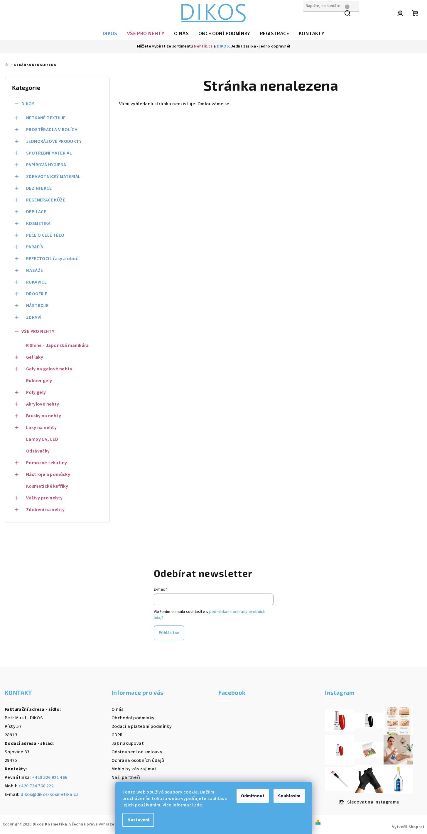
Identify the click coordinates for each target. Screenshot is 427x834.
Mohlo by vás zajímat (134, 769)
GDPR (117, 735)
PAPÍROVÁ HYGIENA (46, 165)
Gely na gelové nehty (49, 369)
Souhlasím (289, 796)
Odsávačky (38, 451)
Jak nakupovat (128, 743)
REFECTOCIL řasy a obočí (53, 258)
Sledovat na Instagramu (373, 802)
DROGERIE (36, 294)
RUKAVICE (36, 282)
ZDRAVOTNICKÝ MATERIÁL (53, 176)
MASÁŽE (34, 270)
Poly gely (36, 392)
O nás (118, 709)
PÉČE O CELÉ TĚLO (45, 235)
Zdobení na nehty (45, 509)
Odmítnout (252, 796)
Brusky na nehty (43, 416)
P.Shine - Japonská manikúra (57, 345)
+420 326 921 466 (49, 777)
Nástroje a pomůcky (48, 474)
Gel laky (34, 357)
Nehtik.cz (203, 46)
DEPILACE (36, 212)
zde (198, 805)
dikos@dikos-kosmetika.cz (50, 794)
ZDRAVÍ (33, 317)
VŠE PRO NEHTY (37, 331)
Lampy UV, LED (42, 439)
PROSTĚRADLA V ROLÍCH (51, 129)
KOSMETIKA (38, 223)
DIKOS (223, 46)
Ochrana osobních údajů (138, 760)
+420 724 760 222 (36, 786)
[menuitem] (110, 33)
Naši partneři (126, 777)
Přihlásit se (169, 633)
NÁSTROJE (37, 305)
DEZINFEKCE (39, 188)
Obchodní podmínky (133, 718)
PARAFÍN (35, 247)
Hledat (310, 18)
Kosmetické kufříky (47, 486)
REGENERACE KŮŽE (45, 200)
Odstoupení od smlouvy (137, 752)
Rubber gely (39, 380)
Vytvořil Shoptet (408, 827)
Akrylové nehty (42, 404)
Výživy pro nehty (44, 498)
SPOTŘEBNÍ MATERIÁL (49, 153)
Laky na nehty (41, 427)
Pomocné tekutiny (46, 463)
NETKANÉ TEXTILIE (45, 118)
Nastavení (138, 820)
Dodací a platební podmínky (142, 726)
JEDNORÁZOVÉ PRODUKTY (54, 141)
